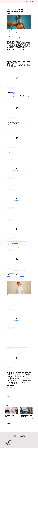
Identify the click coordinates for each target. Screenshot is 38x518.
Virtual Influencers (9, 396)
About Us (15, 436)
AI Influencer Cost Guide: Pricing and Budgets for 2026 (26, 416)
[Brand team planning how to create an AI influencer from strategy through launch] (11, 410)
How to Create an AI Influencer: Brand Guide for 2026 (10, 416)
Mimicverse (15, 435)
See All (32, 405)
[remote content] (19, 79)
